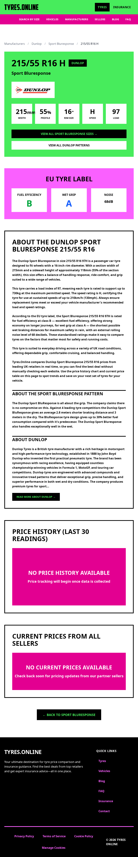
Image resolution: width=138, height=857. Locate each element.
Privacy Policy (24, 836)
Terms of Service (54, 836)
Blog (115, 19)
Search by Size (29, 19)
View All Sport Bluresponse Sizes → (69, 134)
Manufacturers (76, 19)
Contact (104, 811)
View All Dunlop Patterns (69, 145)
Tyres (102, 7)
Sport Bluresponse (61, 44)
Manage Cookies (53, 848)
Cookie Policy (83, 836)
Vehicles (52, 19)
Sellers (100, 19)
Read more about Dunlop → (36, 496)
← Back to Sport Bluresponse (69, 715)
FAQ (128, 19)
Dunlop (37, 44)
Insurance (122, 7)
